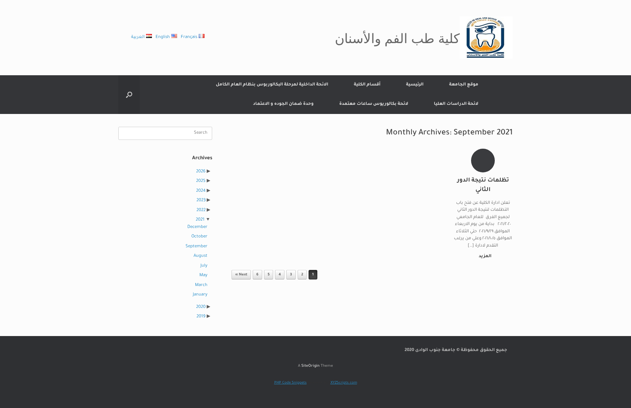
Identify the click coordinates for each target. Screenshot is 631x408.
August (200, 256)
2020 (201, 307)
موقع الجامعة (463, 85)
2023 (201, 200)
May (203, 275)
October (199, 236)
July (203, 266)
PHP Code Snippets (290, 383)
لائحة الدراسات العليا (456, 104)
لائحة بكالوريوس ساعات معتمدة (373, 104)
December (197, 227)
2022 (201, 210)
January (200, 295)
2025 (201, 181)
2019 (201, 316)
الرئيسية (415, 85)
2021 (200, 220)
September (196, 246)
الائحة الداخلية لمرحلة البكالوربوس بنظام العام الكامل (272, 85)
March (201, 285)
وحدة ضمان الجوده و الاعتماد (283, 104)
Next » (241, 275)
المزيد (485, 256)
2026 (201, 171)
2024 (201, 191)
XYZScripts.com (343, 383)
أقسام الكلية (367, 85)
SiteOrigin (310, 366)
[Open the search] (129, 94)
